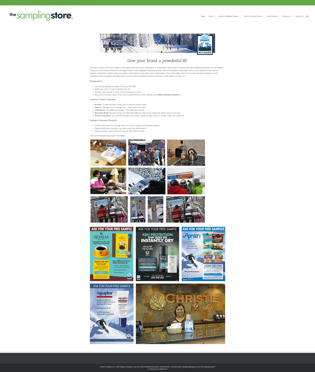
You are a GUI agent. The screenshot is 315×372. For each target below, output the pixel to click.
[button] (307, 16)
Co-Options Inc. (162, 369)
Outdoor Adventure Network (168, 95)
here (122, 136)
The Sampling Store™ (208, 367)
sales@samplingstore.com (78, 3)
